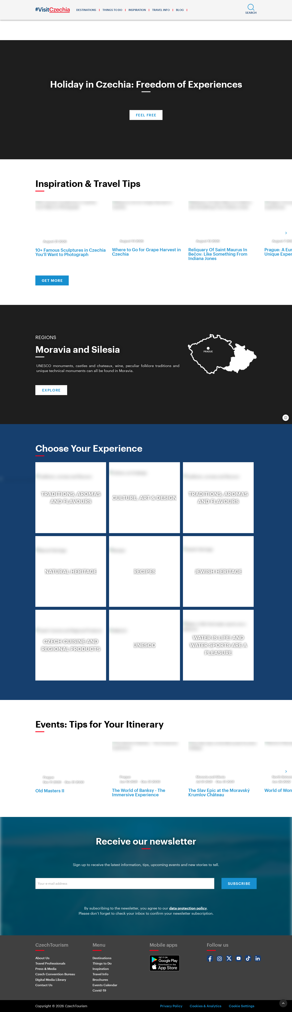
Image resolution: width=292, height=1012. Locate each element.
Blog (180, 10)
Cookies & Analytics (205, 1006)
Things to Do (112, 10)
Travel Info (161, 10)
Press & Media (45, 968)
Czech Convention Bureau (55, 974)
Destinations (86, 10)
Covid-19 (99, 990)
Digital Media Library (50, 979)
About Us (42, 958)
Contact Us (43, 985)
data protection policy (188, 908)
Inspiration (137, 10)
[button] (251, 10)
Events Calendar (105, 985)
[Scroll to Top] (283, 1003)
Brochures (100, 979)
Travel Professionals (50, 963)
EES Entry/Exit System (126, 33)
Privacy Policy (171, 1006)
